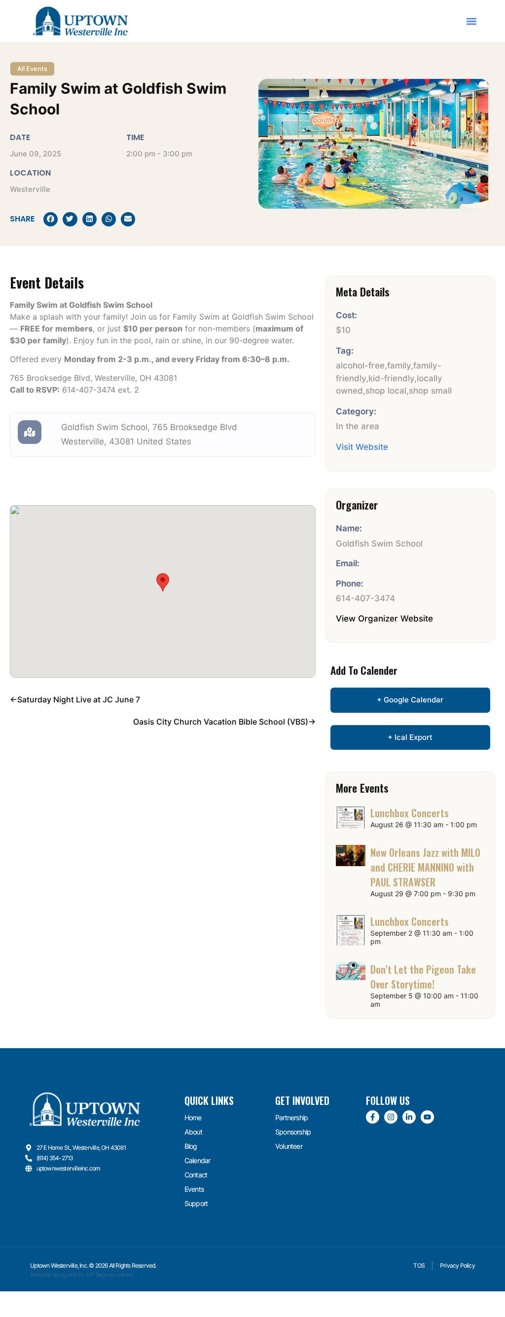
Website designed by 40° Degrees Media (82, 1275)
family (399, 365)
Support (196, 1203)
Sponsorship (293, 1132)
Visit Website (362, 447)
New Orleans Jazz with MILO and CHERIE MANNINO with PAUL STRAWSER (425, 867)
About (193, 1132)
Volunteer (288, 1146)
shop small (430, 391)
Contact (195, 1175)
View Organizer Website (384, 618)
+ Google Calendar (410, 699)
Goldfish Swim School (104, 427)
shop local (385, 391)
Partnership (291, 1117)
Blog (190, 1146)
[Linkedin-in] (409, 1117)
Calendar (197, 1160)
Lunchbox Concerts (409, 812)
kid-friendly (391, 378)
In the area (357, 426)
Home (193, 1117)
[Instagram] (390, 1117)
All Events (32, 69)
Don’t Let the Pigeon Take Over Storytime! (423, 976)
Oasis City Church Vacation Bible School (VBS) (220, 722)
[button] (472, 21)
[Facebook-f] (372, 1117)
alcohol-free (360, 365)
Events (194, 1189)
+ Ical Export (410, 737)
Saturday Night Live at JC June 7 (78, 699)
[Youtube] (427, 1117)
